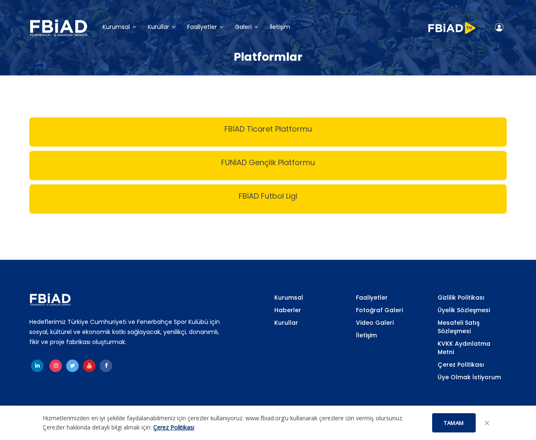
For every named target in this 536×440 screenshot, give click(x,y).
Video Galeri (375, 322)
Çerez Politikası (461, 364)
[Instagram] (55, 366)
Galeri (243, 27)
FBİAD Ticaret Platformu (268, 129)
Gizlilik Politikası (461, 297)
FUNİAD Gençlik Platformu (268, 162)
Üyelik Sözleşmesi (464, 310)
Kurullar (158, 27)
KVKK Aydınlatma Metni (464, 347)
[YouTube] (89, 366)
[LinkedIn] (37, 366)
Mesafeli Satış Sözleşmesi (458, 326)
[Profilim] (499, 27)
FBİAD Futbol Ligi (268, 196)
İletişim (280, 27)
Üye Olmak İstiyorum (469, 377)
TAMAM (454, 423)
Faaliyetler (202, 27)
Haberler (287, 310)
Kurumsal (116, 27)
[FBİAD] (58, 28)
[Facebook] (106, 366)
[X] (72, 366)
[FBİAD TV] (452, 24)
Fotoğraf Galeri (379, 310)
